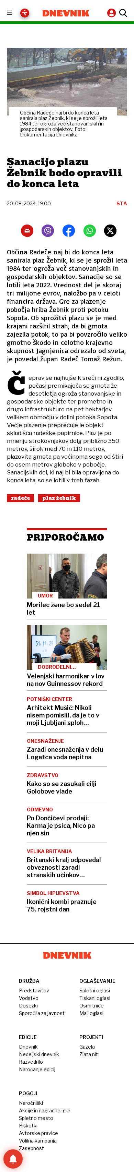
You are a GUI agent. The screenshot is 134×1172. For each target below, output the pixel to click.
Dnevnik (28, 1047)
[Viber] (48, 231)
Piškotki (28, 1125)
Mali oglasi (91, 1013)
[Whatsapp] (89, 231)
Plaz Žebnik (59, 498)
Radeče (20, 498)
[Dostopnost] (24, 13)
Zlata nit (88, 1054)
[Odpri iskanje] (122, 13)
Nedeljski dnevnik (39, 1054)
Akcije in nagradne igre (44, 1110)
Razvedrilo (31, 1062)
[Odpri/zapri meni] (15, 13)
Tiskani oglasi (94, 998)
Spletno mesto (36, 1118)
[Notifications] (13, 1159)
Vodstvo (28, 998)
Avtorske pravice (38, 1133)
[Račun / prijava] (112, 13)
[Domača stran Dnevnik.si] (65, 13)
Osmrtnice (91, 1005)
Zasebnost (31, 1148)
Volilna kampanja (38, 1141)
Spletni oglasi (94, 990)
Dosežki (28, 1005)
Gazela (87, 1047)
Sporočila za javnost (42, 1013)
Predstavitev (34, 990)
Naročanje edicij (37, 1069)
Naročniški (31, 1103)
